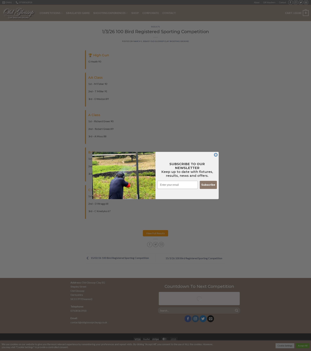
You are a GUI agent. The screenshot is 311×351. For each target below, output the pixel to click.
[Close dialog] (215, 154)
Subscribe (208, 184)
